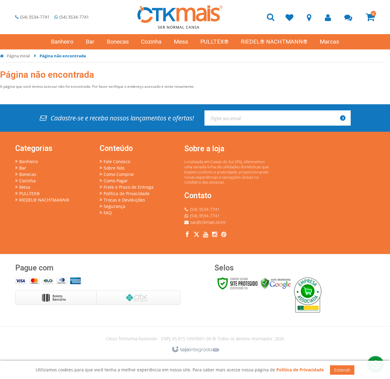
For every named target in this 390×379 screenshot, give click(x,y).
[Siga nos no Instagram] (214, 235)
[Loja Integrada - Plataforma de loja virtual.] (195, 350)
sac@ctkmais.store (208, 222)
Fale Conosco (117, 161)
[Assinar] (345, 118)
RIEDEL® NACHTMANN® (44, 200)
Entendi (342, 370)
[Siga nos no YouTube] (205, 235)
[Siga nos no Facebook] (187, 235)
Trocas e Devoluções (124, 200)
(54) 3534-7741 (35, 17)
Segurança (114, 206)
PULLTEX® (29, 193)
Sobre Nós (114, 168)
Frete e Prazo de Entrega (129, 187)
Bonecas (27, 174)
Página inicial (18, 56)
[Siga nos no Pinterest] (224, 235)
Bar (22, 168)
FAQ (108, 213)
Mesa (24, 187)
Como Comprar (119, 174)
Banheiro (28, 161)
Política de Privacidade (127, 193)
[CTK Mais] (180, 17)
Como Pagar (116, 181)
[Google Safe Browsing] (276, 283)
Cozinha (27, 181)
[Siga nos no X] (196, 235)
